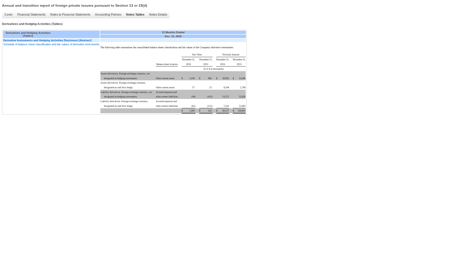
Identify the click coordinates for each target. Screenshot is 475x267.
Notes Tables (135, 14)
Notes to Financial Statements (70, 14)
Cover (8, 14)
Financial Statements (31, 14)
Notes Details (158, 14)
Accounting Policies (108, 14)
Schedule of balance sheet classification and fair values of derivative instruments (51, 44)
